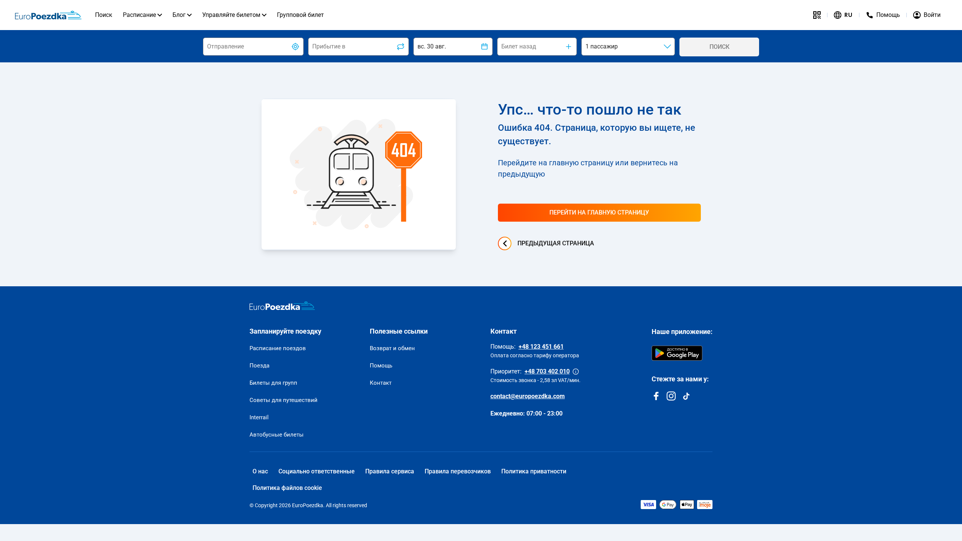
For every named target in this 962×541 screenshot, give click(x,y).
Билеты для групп (273, 382)
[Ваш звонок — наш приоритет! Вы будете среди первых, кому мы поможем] (576, 372)
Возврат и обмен (392, 348)
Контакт (381, 382)
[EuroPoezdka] (282, 305)
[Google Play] (677, 353)
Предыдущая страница (555, 243)
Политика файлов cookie (287, 487)
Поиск (103, 14)
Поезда (259, 365)
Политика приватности (533, 471)
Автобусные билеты (277, 434)
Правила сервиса (389, 471)
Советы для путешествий (284, 400)
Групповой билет (300, 14)
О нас (260, 471)
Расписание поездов (278, 348)
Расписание (139, 14)
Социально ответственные (316, 471)
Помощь (381, 365)
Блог (179, 14)
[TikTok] (686, 395)
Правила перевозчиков (458, 471)
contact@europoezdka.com (527, 396)
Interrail (259, 417)
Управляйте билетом (231, 14)
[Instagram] (671, 395)
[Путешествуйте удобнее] (817, 15)
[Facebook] (656, 395)
